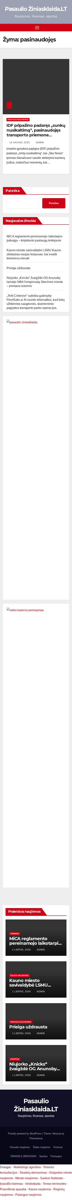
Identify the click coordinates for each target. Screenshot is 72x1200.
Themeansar (35, 1138)
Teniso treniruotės (54, 1183)
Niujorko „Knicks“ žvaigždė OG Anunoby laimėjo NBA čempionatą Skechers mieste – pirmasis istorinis (35, 282)
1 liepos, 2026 (22, 991)
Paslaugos (56, 1156)
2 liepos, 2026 (22, 949)
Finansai (14, 934)
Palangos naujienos (28, 1194)
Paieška (13, 191)
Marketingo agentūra (27, 1167)
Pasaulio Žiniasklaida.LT (36, 9)
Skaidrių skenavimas (33, 1172)
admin (40, 142)
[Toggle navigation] (37, 27)
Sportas (14, 1059)
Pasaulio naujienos (18, 120)
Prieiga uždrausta (18, 268)
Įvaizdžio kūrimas (11, 1183)
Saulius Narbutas (51, 1178)
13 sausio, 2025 (20, 142)
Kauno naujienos (40, 1189)
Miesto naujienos (26, 1178)
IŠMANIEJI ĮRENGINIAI (23, 1156)
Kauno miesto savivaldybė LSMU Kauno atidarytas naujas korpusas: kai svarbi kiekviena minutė (34, 254)
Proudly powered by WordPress (25, 1133)
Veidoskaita (32, 1183)
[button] (67, 27)
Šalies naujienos (19, 975)
